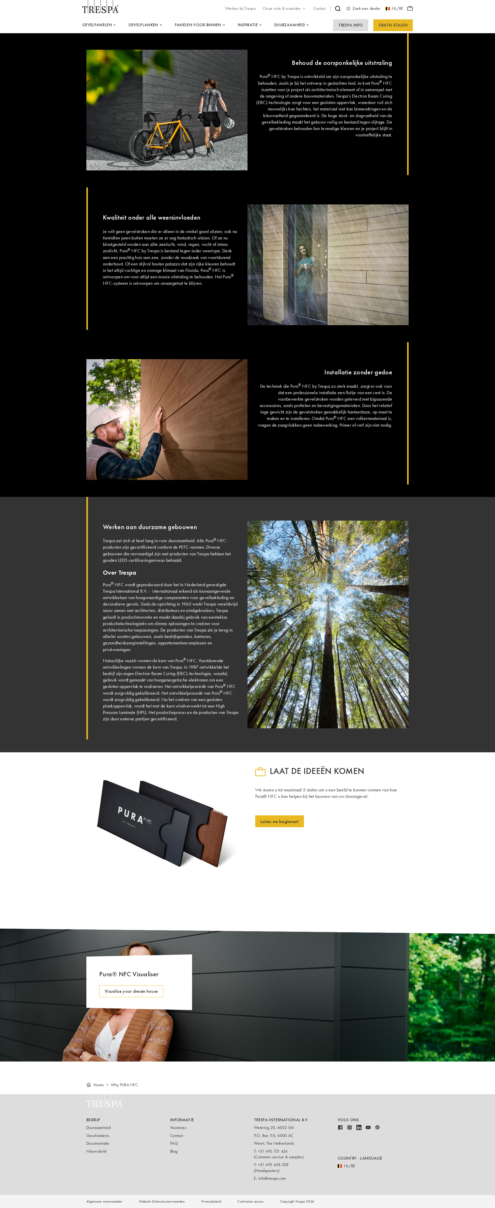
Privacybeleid (211, 1201)
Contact (176, 1135)
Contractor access (250, 1201)
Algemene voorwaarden (104, 1201)
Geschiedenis (97, 1135)
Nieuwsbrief (96, 1151)
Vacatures (178, 1127)
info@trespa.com (272, 1178)
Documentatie (97, 1143)
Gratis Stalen (393, 25)
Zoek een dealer (366, 8)
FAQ (174, 1143)
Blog (173, 1151)
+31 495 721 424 (273, 1151)
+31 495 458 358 (273, 1164)
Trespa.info (350, 25)
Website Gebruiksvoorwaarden (162, 1201)
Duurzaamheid (98, 1127)
